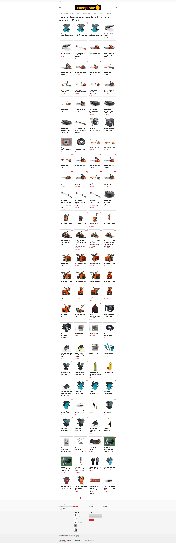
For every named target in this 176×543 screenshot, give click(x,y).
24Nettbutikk (64, 541)
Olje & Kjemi (78, 13)
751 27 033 (82, 540)
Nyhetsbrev (91, 506)
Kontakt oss (105, 506)
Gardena (89, 13)
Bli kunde (105, 504)
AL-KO (101, 13)
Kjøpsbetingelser (92, 504)
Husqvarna (95, 13)
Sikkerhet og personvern (93, 505)
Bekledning (72, 13)
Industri (84, 13)
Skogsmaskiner (107, 13)
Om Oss (113, 13)
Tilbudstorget (65, 13)
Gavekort (104, 505)
